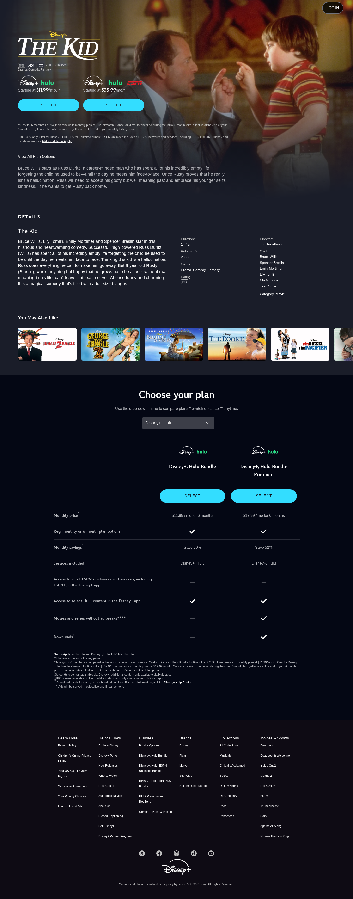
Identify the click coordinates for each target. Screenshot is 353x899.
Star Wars (185, 775)
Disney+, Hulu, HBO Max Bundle (155, 783)
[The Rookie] (237, 344)
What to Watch (107, 775)
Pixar (182, 755)
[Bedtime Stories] (174, 344)
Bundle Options (149, 745)
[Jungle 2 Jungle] (47, 344)
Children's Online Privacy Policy (74, 758)
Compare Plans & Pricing (155, 811)
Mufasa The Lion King (274, 836)
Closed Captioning (110, 816)
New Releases (108, 765)
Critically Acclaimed (232, 765)
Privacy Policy (67, 745)
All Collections (229, 745)
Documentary (228, 796)
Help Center (106, 786)
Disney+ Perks (107, 755)
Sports (224, 775)
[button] (115, 738)
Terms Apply (63, 654)
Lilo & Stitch (268, 786)
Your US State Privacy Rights (72, 773)
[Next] (344, 343)
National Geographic (193, 786)
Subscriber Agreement (72, 786)
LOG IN (332, 8)
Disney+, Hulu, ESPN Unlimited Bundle (153, 768)
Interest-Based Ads (70, 806)
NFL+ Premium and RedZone (151, 799)
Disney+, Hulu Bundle (153, 755)
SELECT (49, 105)
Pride (223, 806)
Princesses (227, 816)
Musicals (225, 755)
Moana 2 (266, 775)
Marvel (183, 765)
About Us (104, 806)
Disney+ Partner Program (115, 836)
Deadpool (266, 745)
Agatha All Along (271, 826)
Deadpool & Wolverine (275, 755)
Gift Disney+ (106, 826)
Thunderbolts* (269, 806)
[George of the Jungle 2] (110, 344)
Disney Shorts (229, 786)
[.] (142, 853)
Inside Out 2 (268, 765)
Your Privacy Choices (72, 796)
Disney (184, 745)
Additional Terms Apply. (57, 141)
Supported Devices (110, 796)
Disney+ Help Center (177, 682)
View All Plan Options (36, 156)
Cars (263, 816)
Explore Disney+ (109, 745)
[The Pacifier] (300, 344)
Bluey (264, 796)
